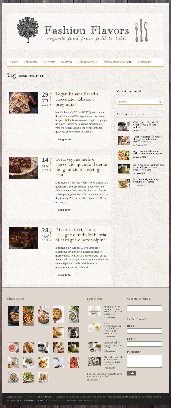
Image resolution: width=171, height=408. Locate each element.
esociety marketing (57, 400)
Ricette (49, 62)
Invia (131, 373)
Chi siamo (30, 62)
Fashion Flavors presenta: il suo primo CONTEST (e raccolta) (113, 310)
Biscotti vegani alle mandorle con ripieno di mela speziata (114, 361)
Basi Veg (66, 62)
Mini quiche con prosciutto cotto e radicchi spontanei (104, 375)
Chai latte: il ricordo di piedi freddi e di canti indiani (145, 125)
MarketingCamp (98, 400)
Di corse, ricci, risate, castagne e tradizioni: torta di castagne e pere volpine (80, 235)
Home (14, 62)
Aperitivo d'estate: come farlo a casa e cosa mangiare (147, 152)
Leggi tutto (64, 139)
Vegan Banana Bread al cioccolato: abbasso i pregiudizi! (77, 99)
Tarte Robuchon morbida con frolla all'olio (113, 345)
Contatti (145, 62)
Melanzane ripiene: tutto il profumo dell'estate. (147, 181)
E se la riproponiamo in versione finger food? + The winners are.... (112, 328)
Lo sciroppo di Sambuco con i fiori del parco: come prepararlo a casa (148, 168)
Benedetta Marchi (28, 397)
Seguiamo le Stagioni (118, 62)
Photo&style (87, 62)
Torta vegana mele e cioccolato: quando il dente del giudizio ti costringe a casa (81, 167)
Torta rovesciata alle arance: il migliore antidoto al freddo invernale (147, 139)
